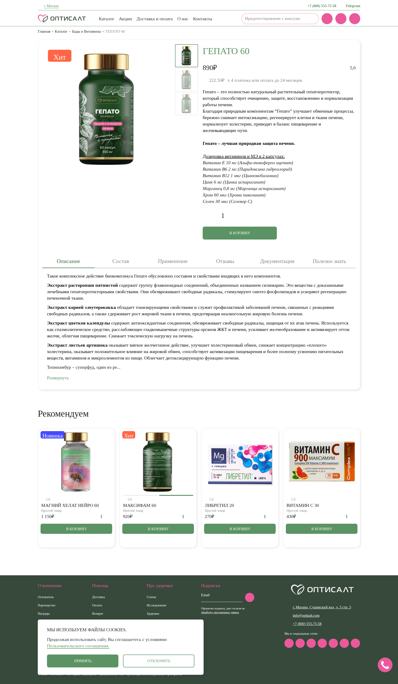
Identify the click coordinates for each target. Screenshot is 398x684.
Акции (125, 18)
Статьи (151, 597)
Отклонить (158, 661)
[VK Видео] (355, 643)
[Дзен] (333, 643)
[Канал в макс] (289, 643)
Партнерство (46, 605)
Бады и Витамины (86, 31)
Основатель (46, 597)
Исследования (156, 605)
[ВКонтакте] (311, 643)
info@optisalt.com (306, 615)
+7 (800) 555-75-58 (321, 6)
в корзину (239, 233)
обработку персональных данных (220, 612)
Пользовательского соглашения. (78, 645)
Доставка (98, 597)
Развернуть (58, 377)
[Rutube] (322, 643)
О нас (182, 18)
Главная (44, 31)
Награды (44, 613)
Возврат (97, 613)
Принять (82, 661)
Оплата (97, 605)
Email (205, 595)
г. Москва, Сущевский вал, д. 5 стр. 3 (322, 607)
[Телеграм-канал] (300, 643)
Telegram (352, 6)
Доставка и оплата (155, 18)
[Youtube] (344, 643)
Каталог (106, 18)
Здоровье (153, 613)
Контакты (202, 18)
